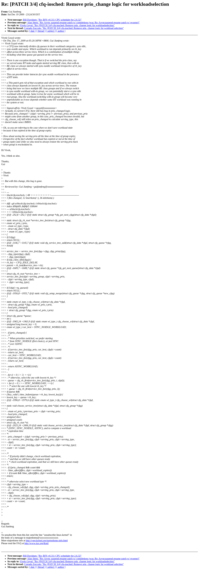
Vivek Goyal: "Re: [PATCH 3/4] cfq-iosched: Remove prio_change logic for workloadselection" (67, 25)
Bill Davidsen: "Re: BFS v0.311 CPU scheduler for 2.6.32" (52, 19)
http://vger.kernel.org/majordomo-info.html (47, 540)
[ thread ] (41, 31)
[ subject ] (51, 31)
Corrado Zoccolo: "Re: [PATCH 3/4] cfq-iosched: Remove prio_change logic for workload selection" (74, 28)
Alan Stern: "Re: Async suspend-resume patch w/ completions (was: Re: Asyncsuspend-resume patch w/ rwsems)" (83, 22)
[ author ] (60, 31)
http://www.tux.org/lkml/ (36, 543)
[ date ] (32, 31)
